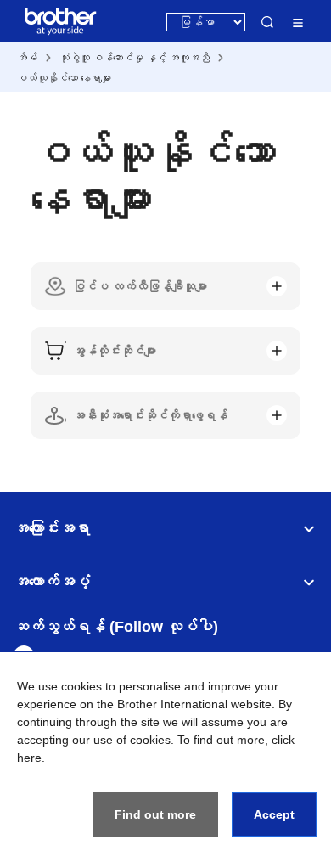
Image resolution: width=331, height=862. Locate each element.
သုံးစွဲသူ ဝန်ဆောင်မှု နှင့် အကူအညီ (134, 58)
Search (267, 22)
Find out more (155, 814)
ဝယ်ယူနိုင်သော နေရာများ (64, 78)
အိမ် (27, 58)
